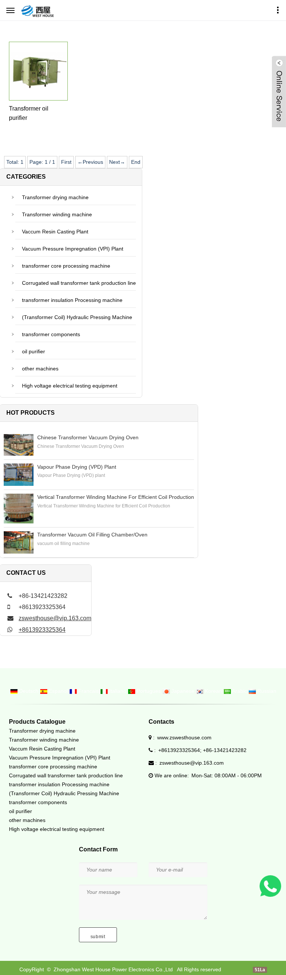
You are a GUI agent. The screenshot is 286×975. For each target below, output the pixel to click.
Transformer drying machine (55, 197)
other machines (40, 369)
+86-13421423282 (225, 750)
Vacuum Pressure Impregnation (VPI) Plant (72, 249)
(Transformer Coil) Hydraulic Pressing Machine (77, 317)
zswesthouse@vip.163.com (55, 618)
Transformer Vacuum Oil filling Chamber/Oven (92, 535)
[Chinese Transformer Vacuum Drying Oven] (19, 445)
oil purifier (33, 351)
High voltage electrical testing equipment (69, 386)
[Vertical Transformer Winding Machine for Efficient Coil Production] (19, 508)
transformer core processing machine (66, 266)
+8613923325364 (42, 630)
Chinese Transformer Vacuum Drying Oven (88, 437)
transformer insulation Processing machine (72, 300)
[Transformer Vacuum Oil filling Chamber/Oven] (19, 542)
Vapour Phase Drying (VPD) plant (76, 467)
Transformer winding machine (57, 214)
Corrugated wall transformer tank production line (79, 283)
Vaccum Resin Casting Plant (55, 232)
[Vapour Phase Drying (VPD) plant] (19, 474)
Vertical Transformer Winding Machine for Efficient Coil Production (115, 497)
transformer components (51, 334)
